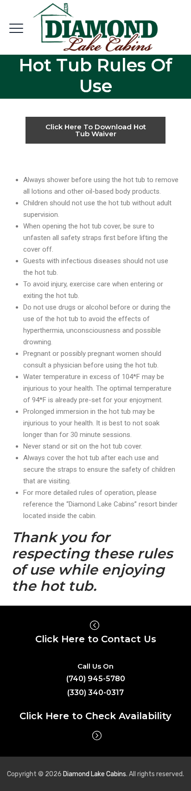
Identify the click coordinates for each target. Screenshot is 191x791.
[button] (95, 130)
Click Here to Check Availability (95, 715)
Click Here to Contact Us (95, 639)
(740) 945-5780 (95, 678)
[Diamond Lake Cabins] (95, 28)
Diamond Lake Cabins (94, 774)
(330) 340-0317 (95, 692)
